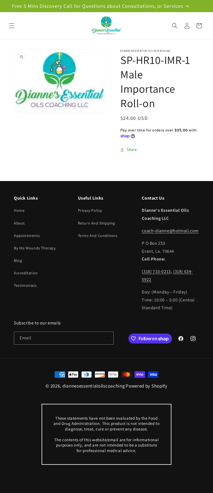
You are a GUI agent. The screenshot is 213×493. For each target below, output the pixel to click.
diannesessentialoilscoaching (93, 386)
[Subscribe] (107, 338)
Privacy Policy (90, 210)
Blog (18, 260)
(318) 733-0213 (156, 271)
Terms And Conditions (98, 235)
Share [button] (132, 149)
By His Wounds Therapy (35, 248)
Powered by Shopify (147, 386)
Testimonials (25, 285)
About (19, 223)
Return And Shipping (96, 223)
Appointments (27, 235)
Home (19, 210)
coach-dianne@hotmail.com (170, 231)
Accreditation (26, 272)
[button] (12, 26)
